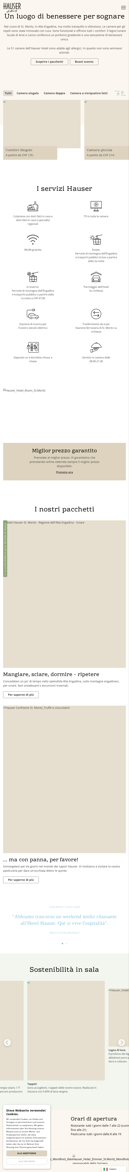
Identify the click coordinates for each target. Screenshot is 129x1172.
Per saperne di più (21, 695)
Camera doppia (54, 93)
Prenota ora (64, 472)
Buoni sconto (84, 61)
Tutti (8, 93)
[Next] (121, 1042)
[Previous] (7, 1042)
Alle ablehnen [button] (27, 1161)
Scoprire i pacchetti (49, 61)
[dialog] (26, 1137)
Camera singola (28, 93)
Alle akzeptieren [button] (26, 1153)
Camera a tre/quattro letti (89, 93)
